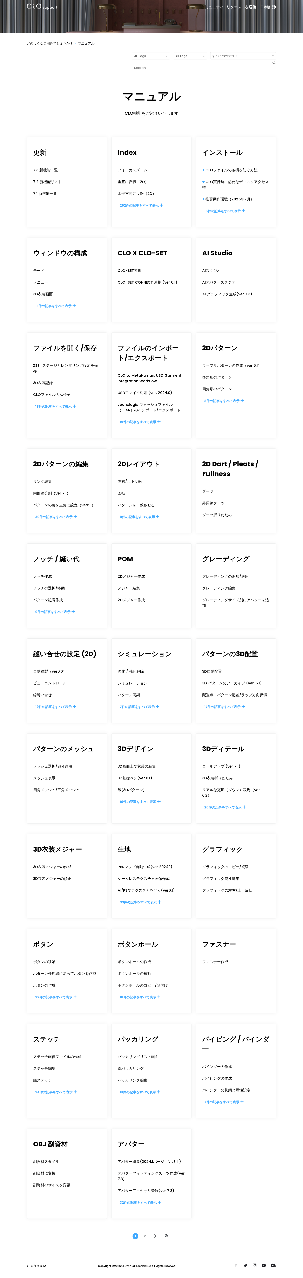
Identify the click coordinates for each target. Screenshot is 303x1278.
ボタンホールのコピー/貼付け (143, 985)
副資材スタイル (46, 1161)
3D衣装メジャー (57, 849)
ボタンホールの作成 (134, 961)
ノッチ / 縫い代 (56, 558)
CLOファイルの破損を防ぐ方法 (232, 170)
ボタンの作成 (44, 985)
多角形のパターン (217, 377)
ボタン (43, 944)
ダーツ (207, 491)
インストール (222, 152)
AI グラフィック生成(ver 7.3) (227, 294)
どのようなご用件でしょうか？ (50, 43)
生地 (124, 849)
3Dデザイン (136, 748)
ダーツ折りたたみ (217, 514)
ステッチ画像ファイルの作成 (57, 1056)
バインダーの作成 (217, 1066)
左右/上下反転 (130, 481)
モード (38, 270)
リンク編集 (42, 481)
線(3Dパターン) (131, 789)
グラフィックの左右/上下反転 (227, 890)
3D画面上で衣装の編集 (137, 766)
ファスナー (219, 944)
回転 (121, 493)
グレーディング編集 (219, 588)
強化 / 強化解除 (131, 671)
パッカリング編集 (132, 1080)
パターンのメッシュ (63, 748)
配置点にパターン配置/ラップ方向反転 (234, 694)
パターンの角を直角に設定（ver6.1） (64, 505)
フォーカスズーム (132, 170)
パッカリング (138, 1039)
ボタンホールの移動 (134, 973)
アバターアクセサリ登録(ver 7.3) (146, 1190)
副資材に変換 (44, 1173)
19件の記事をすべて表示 (138, 422)
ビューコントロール (50, 683)
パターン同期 (129, 694)
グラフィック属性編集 (220, 878)
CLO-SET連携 (129, 270)
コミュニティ (212, 7)
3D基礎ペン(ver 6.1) (135, 778)
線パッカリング (131, 1068)
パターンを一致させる (136, 505)
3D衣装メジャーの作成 (52, 866)
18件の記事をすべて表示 (53, 406)
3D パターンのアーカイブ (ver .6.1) (232, 683)
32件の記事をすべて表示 (138, 1202)
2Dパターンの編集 (61, 464)
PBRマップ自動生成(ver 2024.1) (145, 866)
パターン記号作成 (48, 599)
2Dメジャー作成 (131, 576)
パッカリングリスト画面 (138, 1056)
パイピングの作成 (217, 1078)
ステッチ (46, 1039)
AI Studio (217, 253)
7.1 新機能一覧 (45, 193)
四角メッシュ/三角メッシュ (56, 789)
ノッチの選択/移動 (49, 588)
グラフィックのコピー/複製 (225, 866)
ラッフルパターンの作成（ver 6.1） (232, 365)
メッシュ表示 (44, 778)
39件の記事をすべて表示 (54, 517)
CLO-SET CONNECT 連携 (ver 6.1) (147, 282)
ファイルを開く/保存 (65, 348)
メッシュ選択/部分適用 (52, 766)
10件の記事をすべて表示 (138, 801)
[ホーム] (42, 7)
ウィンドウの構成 (60, 253)
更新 (39, 152)
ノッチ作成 (42, 576)
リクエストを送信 (241, 7)
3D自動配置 (212, 671)
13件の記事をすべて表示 (53, 306)
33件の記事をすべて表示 (138, 902)
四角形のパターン (217, 389)
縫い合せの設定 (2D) (64, 653)
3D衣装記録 (43, 382)
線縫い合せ (42, 694)
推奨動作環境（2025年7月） (230, 199)
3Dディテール (223, 748)
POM (125, 558)
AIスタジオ (211, 270)
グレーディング (226, 558)
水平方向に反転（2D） (137, 193)
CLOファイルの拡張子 (51, 394)
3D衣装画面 (43, 294)
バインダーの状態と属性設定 (226, 1090)
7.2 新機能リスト (47, 181)
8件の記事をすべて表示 (222, 401)
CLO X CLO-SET (142, 253)
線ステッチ (42, 1080)
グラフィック (222, 849)
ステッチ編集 (44, 1068)
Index (127, 152)
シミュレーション (145, 653)
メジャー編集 (129, 588)
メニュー (40, 282)
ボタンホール (138, 944)
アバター (131, 1144)
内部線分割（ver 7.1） (51, 493)
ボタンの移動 (44, 961)
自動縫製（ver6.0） (50, 671)
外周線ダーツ (213, 503)
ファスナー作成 (215, 961)
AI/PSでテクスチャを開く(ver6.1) (146, 890)
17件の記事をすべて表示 (222, 706)
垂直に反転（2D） (133, 181)
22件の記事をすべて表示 (54, 997)
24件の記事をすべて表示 (54, 1092)
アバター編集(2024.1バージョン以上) (149, 1161)
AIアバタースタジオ (218, 282)
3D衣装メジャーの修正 (52, 878)
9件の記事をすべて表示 (138, 517)
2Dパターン (220, 348)
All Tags (140, 56)
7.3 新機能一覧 (45, 170)
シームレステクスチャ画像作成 (144, 878)
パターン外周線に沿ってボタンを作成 (64, 973)
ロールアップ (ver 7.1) (221, 766)
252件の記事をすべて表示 (140, 205)
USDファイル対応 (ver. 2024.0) (145, 392)
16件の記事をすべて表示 (222, 211)
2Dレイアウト (139, 464)
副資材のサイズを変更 (51, 1185)
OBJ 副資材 (50, 1144)
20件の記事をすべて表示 (223, 807)
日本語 (265, 7)
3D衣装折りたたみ (217, 778)
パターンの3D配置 (230, 653)
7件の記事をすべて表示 (137, 706)
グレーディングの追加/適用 (225, 576)
